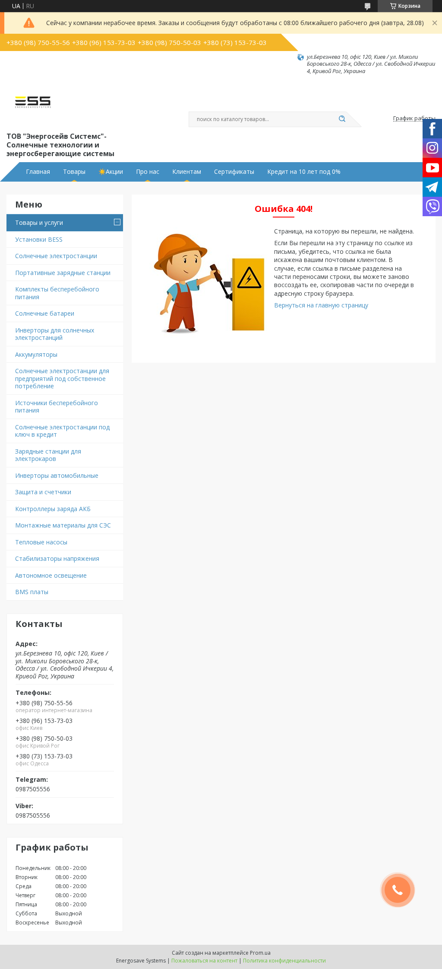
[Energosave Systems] (32, 102)
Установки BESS (39, 239)
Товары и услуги (39, 222)
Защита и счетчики (43, 492)
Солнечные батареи (44, 313)
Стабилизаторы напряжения (57, 558)
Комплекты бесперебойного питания (57, 293)
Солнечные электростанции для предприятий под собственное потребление (62, 378)
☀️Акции (110, 172)
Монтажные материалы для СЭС (63, 525)
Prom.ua (260, 952)
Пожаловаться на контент (204, 960)
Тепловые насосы (41, 542)
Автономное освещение (51, 575)
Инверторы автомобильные (56, 475)
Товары (74, 172)
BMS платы (31, 592)
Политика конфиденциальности (284, 960)
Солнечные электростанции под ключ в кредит (62, 431)
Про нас (147, 172)
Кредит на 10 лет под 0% (304, 172)
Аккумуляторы (36, 354)
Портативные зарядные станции (62, 273)
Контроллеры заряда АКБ (53, 509)
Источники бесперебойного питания (56, 407)
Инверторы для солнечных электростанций (54, 334)
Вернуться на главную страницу (321, 305)
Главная (38, 172)
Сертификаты (234, 172)
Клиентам (186, 172)
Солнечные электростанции (56, 256)
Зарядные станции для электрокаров (48, 455)
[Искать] (341, 119)
